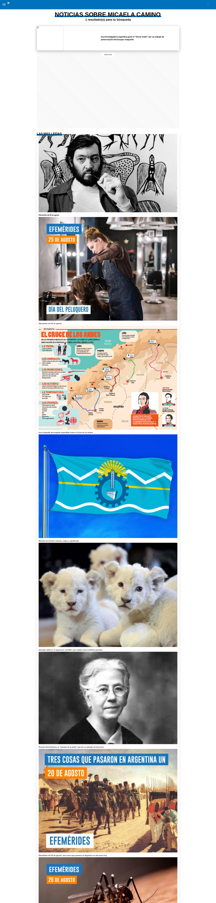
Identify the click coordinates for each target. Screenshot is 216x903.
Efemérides (139, 10)
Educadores (73, 10)
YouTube (204, 4)
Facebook (187, 4)
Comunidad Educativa (105, 5)
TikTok (193, 4)
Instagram (182, 4)
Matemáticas (124, 10)
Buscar (212, 4)
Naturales (99, 10)
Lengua (111, 10)
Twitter (199, 4)
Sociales (86, 10)
